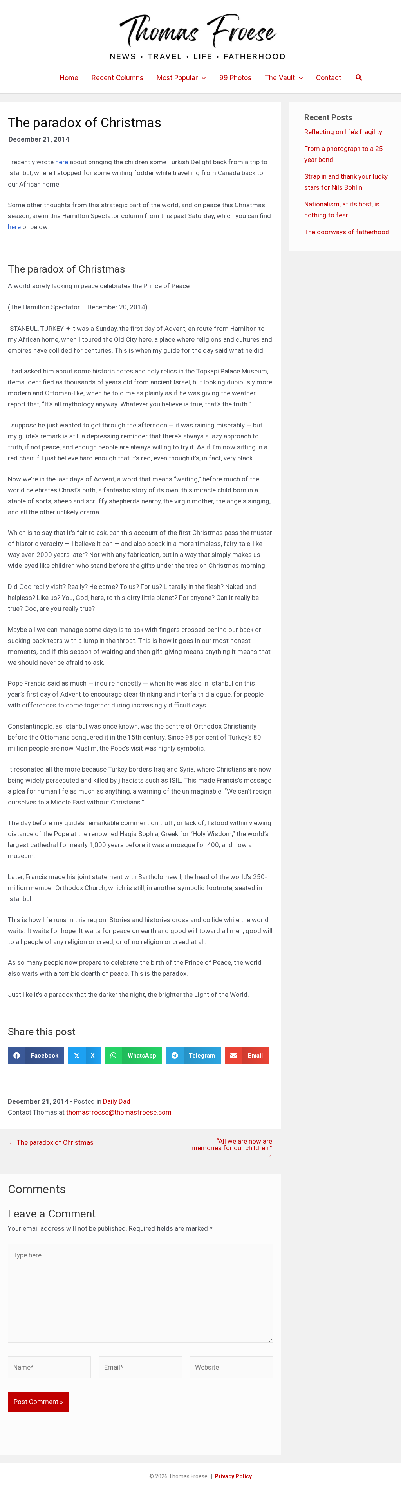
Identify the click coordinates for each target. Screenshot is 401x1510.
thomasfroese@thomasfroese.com (119, 1112)
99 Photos (235, 78)
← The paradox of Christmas (51, 1142)
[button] (202, 77)
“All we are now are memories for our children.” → (231, 1148)
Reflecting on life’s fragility (343, 132)
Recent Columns (117, 78)
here (62, 162)
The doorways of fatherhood (346, 232)
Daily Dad (116, 1101)
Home (69, 78)
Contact (328, 78)
